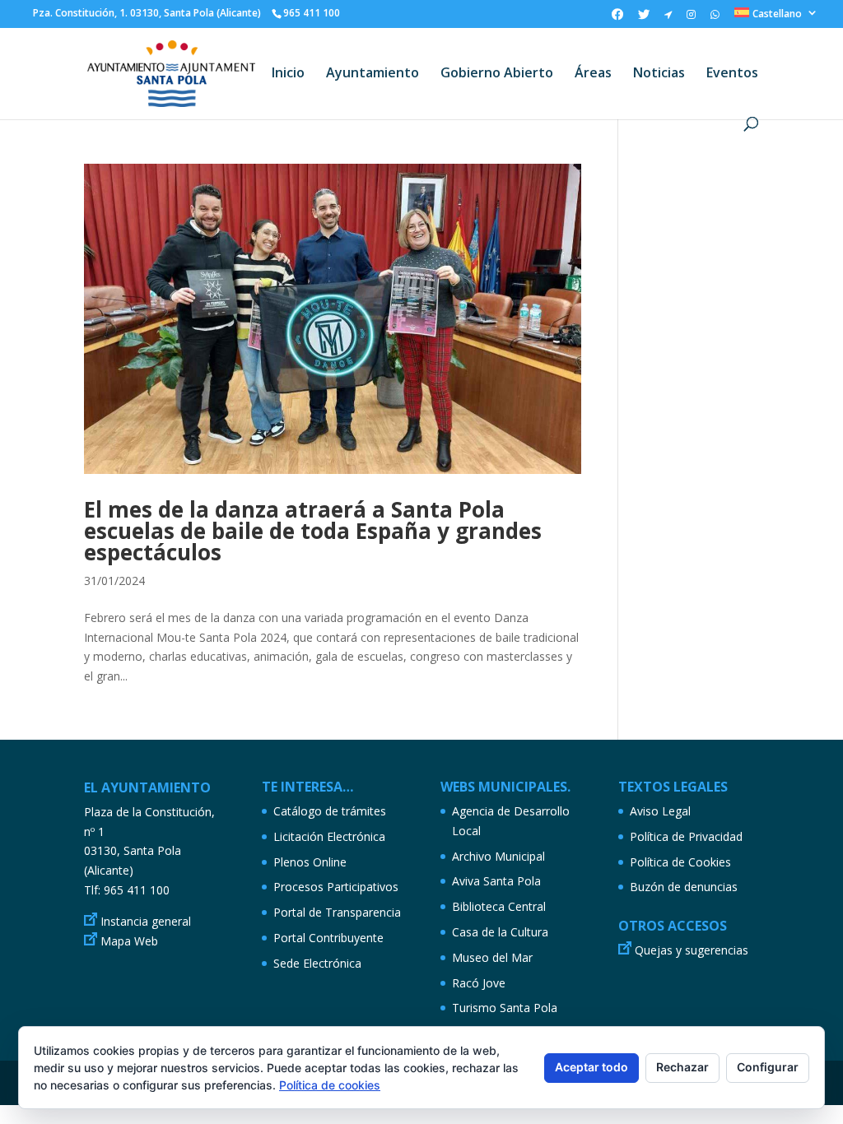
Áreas (593, 74)
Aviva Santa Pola (496, 881)
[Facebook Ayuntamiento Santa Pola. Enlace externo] (617, 18)
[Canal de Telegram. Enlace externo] (668, 18)
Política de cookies (329, 1085)
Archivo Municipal (498, 856)
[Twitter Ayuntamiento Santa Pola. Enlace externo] (644, 18)
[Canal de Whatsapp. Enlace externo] (715, 18)
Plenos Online (310, 862)
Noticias (659, 74)
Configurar (768, 1067)
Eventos (732, 74)
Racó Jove (478, 983)
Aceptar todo (591, 1067)
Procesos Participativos (335, 886)
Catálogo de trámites (329, 811)
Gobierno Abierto (496, 74)
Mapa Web (129, 941)
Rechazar (682, 1067)
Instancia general (145, 921)
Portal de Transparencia (337, 912)
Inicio (288, 74)
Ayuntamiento (372, 74)
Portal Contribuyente (328, 937)
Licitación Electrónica (329, 836)
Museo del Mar (492, 957)
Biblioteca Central (499, 906)
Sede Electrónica (317, 963)
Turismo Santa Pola (504, 1007)
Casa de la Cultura (500, 932)
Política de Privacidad (686, 836)
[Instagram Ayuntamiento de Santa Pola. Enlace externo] (691, 18)
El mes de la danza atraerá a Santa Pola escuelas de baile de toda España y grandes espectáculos (313, 531)
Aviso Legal (660, 811)
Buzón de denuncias (684, 886)
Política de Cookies (680, 862)
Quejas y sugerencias (691, 950)
